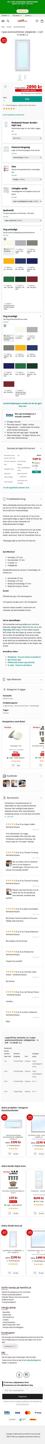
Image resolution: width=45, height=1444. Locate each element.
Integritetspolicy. (22, 1404)
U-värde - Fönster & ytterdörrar (20, 665)
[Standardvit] (9, 242)
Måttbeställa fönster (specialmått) (21, 662)
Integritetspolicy (9, 1322)
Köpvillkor (6, 1312)
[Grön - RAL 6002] (9, 279)
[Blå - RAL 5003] (20, 260)
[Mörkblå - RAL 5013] (32, 260)
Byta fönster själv (14, 660)
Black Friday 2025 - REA (11, 1325)
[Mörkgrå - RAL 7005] (32, 242)
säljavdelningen (33, 1360)
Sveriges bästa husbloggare (13, 1327)
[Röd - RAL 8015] (32, 279)
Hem (2, 27)
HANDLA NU (22, 11)
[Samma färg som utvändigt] (9, 329)
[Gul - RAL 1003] (9, 260)
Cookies (6, 1320)
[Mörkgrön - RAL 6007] (20, 279)
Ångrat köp (7, 1315)
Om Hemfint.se (8, 1317)
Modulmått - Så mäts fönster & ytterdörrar (24, 657)
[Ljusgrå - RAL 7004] (20, 242)
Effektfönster (8, 698)
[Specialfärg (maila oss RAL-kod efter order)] (3, 297)
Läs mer (10, 816)
